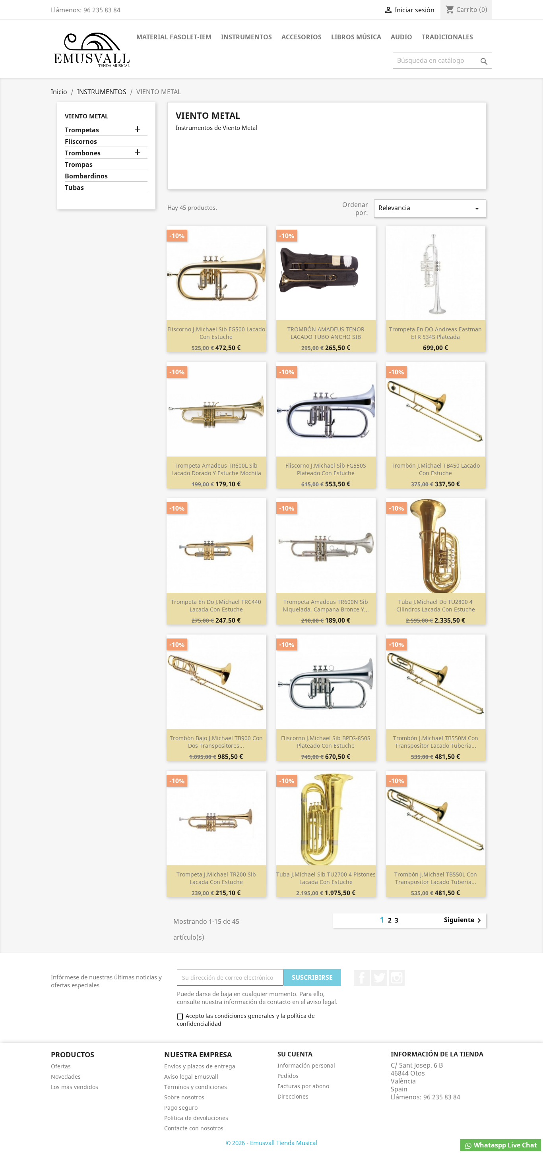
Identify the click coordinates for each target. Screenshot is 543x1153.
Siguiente (464, 920)
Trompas (79, 165)
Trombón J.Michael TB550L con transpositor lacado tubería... (435, 878)
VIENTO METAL (86, 116)
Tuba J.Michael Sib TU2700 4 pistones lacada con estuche (326, 878)
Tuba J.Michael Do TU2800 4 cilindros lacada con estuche (435, 605)
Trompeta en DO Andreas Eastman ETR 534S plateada (435, 333)
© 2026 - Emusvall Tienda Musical (271, 1143)
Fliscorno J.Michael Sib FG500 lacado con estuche (216, 333)
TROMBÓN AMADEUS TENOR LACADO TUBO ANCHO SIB (326, 333)
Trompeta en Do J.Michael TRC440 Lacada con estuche (216, 605)
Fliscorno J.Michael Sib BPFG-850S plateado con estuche (325, 742)
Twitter (379, 978)
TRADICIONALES (447, 37)
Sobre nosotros (184, 1097)
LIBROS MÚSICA (356, 37)
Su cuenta (294, 1054)
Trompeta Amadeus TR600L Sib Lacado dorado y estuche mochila (216, 469)
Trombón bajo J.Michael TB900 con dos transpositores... (216, 742)
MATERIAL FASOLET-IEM (173, 37)
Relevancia (430, 208)
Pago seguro (181, 1107)
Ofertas (61, 1066)
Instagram (397, 978)
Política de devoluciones (196, 1118)
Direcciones (292, 1096)
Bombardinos (86, 176)
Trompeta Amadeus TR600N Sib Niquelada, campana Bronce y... (326, 605)
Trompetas (82, 130)
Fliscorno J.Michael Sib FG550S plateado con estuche (325, 469)
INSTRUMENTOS (246, 37)
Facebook (362, 978)
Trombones (83, 153)
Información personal (306, 1065)
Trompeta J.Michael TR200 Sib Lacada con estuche (216, 878)
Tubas (74, 188)
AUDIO (401, 37)
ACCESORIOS (301, 37)
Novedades (66, 1076)
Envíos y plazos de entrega (199, 1066)
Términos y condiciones (195, 1087)
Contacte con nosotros (193, 1128)
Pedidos (288, 1075)
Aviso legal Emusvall (191, 1076)
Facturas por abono (303, 1086)
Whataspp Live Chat (504, 1145)
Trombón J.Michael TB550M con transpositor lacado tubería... (435, 742)
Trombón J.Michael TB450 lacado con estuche (436, 469)
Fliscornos (81, 141)
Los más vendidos (74, 1087)
